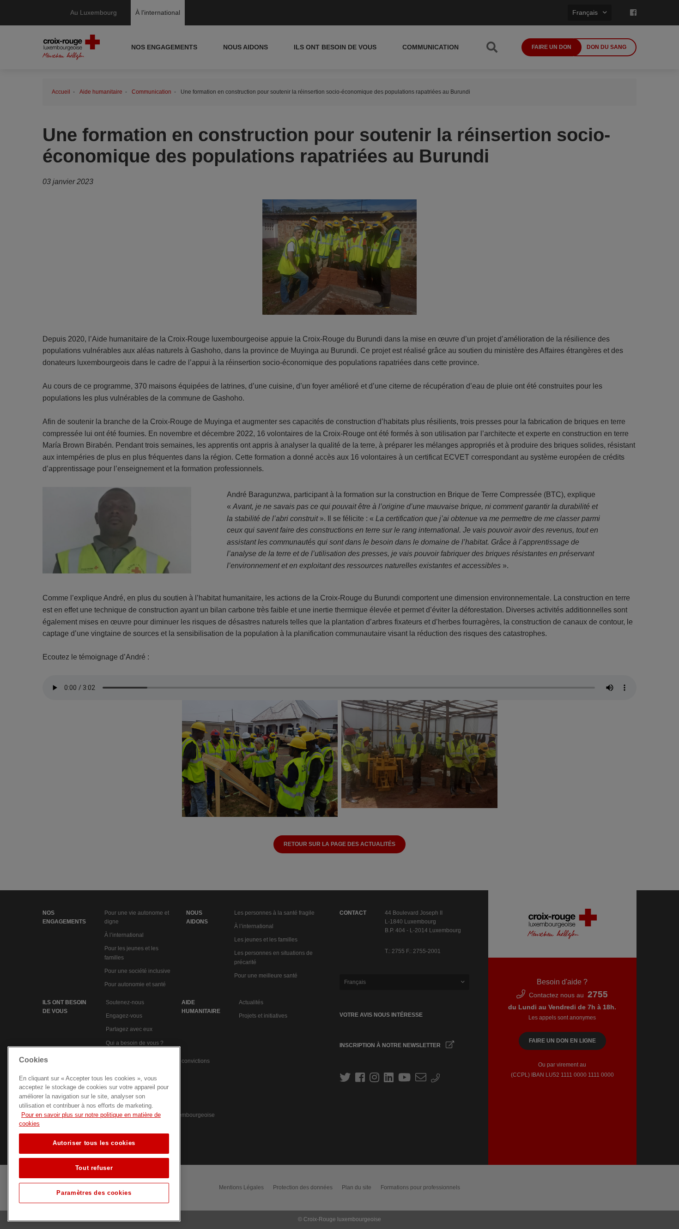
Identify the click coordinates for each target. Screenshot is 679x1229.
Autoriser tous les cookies (94, 1142)
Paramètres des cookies (93, 1192)
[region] (94, 1134)
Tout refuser (94, 1167)
